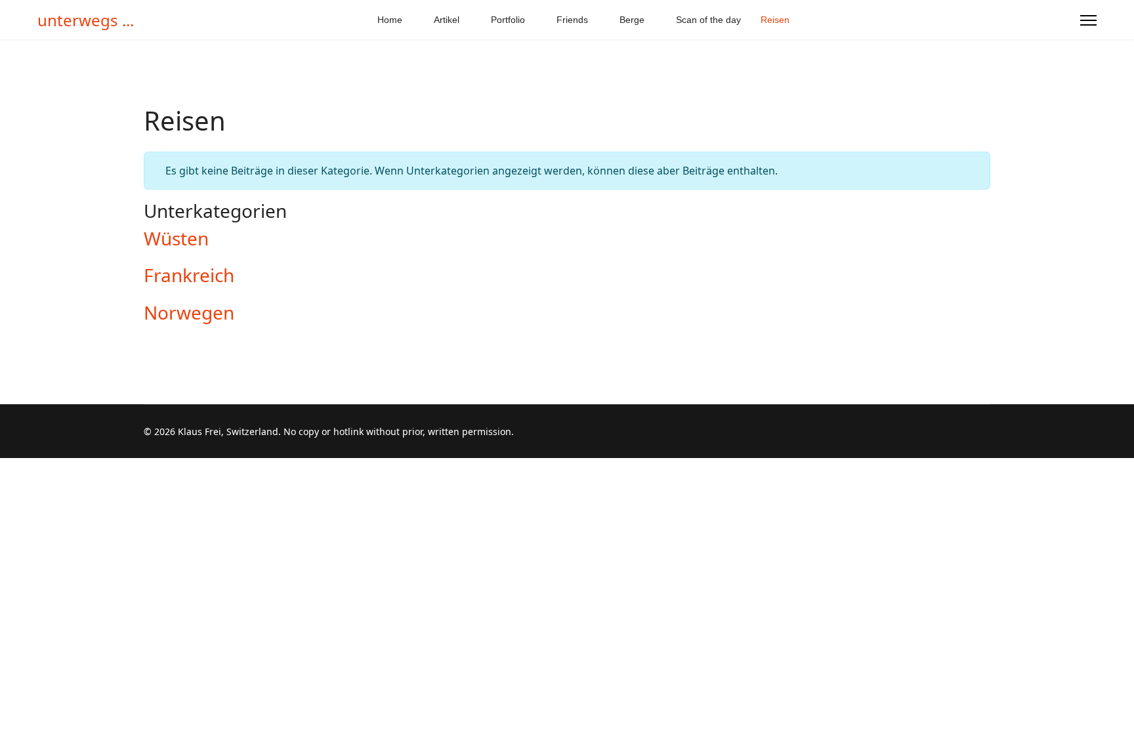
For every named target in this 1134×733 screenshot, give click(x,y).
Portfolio (508, 19)
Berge (632, 19)
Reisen (775, 19)
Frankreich (189, 274)
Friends (572, 19)
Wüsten (176, 238)
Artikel (446, 19)
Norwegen (189, 312)
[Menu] (1088, 20)
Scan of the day (708, 19)
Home (389, 19)
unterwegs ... (85, 20)
